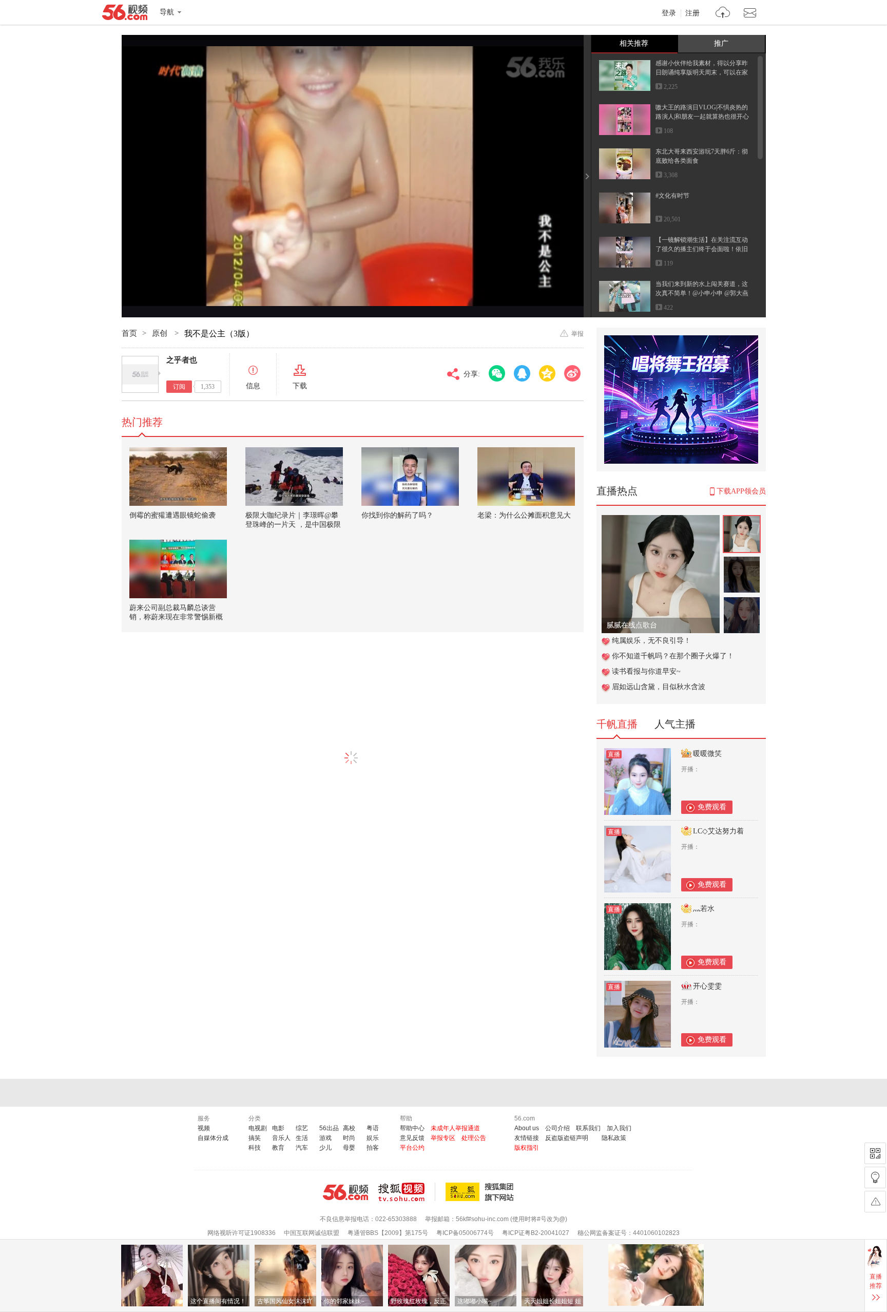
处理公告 (473, 1138)
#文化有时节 (672, 195)
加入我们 (619, 1128)
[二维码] (875, 1153)
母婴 (349, 1147)
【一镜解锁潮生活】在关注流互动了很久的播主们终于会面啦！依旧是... (701, 249)
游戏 (325, 1138)
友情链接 (526, 1138)
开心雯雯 (707, 986)
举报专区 (443, 1138)
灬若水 (704, 908)
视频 (204, 1128)
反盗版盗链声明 (566, 1138)
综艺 (302, 1128)
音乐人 (281, 1138)
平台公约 (412, 1147)
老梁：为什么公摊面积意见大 (524, 515)
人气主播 (675, 724)
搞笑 (254, 1138)
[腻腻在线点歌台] (661, 520)
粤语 (373, 1128)
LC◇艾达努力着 (718, 831)
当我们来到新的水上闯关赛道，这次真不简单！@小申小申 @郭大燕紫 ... (701, 293)
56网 (345, 1192)
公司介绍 (557, 1128)
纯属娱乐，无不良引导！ (651, 640)
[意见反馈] (875, 1201)
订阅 (179, 386)
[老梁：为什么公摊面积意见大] (526, 476)
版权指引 (526, 1147)
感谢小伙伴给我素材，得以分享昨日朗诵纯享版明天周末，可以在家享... (701, 72)
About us (526, 1128)
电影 (278, 1128)
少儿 (325, 1147)
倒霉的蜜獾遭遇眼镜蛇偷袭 (172, 515)
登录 (669, 13)
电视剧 (257, 1128)
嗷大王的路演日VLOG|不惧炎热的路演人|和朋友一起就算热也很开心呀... (702, 116)
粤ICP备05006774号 (465, 1233)
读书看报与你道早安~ (646, 671)
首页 (129, 333)
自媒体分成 (213, 1138)
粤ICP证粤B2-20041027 (535, 1233)
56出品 (329, 1128)
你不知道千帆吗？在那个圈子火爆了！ (673, 656)
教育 (278, 1147)
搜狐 (481, 1192)
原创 (160, 333)
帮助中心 (412, 1128)
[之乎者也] (140, 374)
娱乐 (373, 1138)
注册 (692, 13)
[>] (723, 14)
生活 (302, 1138)
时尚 (349, 1138)
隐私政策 (614, 1138)
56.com (124, 14)
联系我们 (588, 1128)
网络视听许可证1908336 (241, 1233)
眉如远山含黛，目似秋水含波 (658, 687)
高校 (349, 1128)
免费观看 (712, 807)
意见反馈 (412, 1138)
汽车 (302, 1147)
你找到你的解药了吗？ (397, 515)
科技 (254, 1147)
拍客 (373, 1147)
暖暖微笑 (707, 753)
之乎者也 (181, 360)
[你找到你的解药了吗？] (410, 476)
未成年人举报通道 (455, 1128)
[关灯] (875, 1177)
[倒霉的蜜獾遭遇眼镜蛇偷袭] (178, 476)
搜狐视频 (406, 1192)
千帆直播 (617, 724)
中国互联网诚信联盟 (311, 1233)
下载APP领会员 (741, 491)
